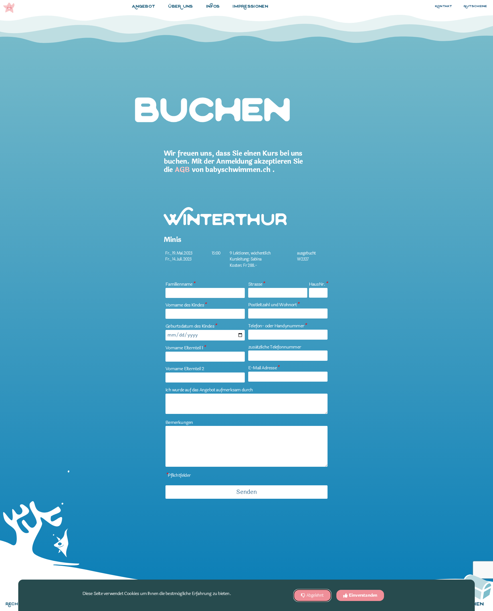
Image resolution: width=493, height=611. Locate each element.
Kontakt (443, 6)
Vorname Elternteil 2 (184, 368)
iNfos (213, 7)
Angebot (143, 7)
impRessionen (250, 7)
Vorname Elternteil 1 (185, 347)
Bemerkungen (179, 422)
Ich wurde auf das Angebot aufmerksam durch (209, 389)
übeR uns (180, 7)
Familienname (180, 284)
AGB (182, 170)
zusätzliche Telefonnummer (274, 346)
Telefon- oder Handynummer (277, 325)
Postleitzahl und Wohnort (273, 304)
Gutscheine (475, 6)
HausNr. (318, 284)
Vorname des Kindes (185, 304)
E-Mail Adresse (263, 367)
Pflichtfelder (178, 475)
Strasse (256, 284)
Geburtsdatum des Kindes (191, 326)
